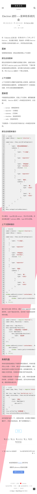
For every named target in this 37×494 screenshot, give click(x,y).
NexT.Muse (19, 491)
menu (13, 439)
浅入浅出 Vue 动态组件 (10, 451)
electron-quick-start (14, 65)
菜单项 (5, 93)
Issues (20, 462)
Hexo (12, 491)
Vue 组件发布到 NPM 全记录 (27, 452)
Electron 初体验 (10, 37)
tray (26, 439)
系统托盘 (6, 359)
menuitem (20, 439)
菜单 (4, 49)
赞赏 (18, 431)
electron (7, 439)
